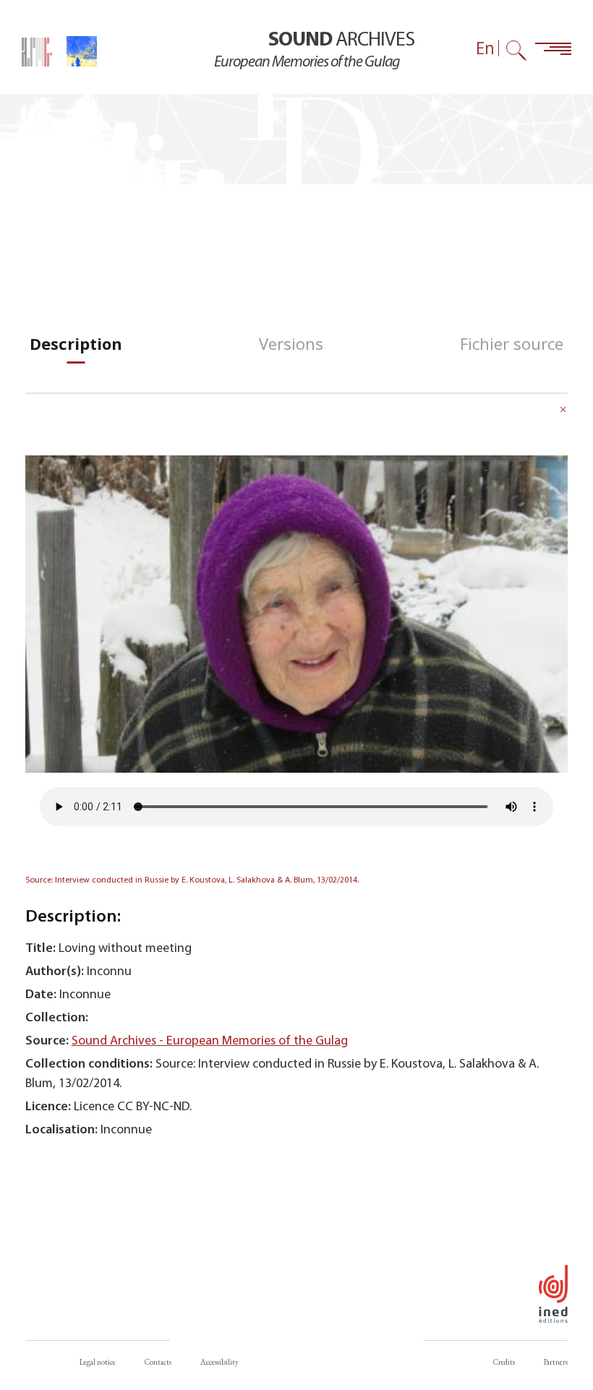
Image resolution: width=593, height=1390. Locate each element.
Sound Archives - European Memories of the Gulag (210, 1041)
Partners (556, 1362)
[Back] (563, 411)
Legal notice (98, 1362)
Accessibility (219, 1362)
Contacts (158, 1362)
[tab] (76, 343)
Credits (504, 1362)
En (485, 48)
